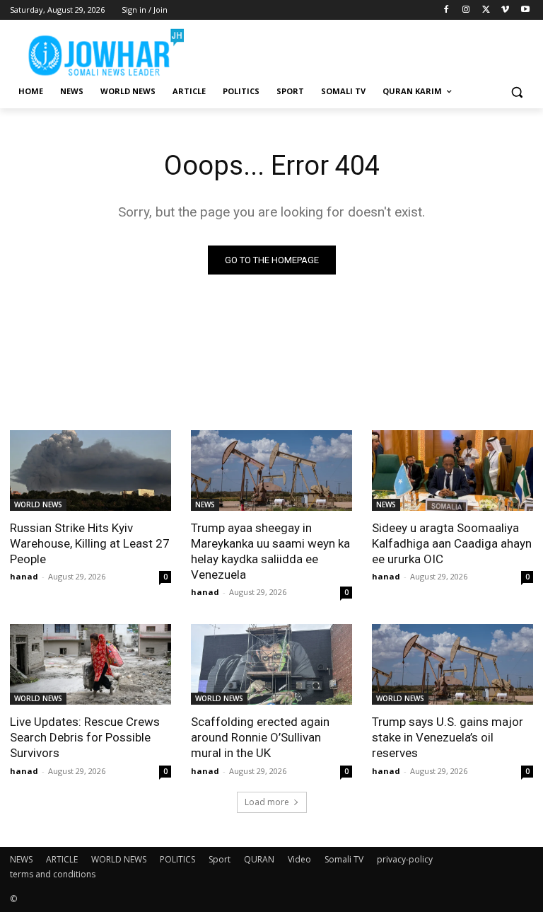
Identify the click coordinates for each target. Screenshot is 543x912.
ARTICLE (62, 859)
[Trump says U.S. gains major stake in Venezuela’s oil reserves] (452, 664)
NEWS (205, 504)
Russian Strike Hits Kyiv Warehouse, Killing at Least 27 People (90, 543)
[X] (486, 10)
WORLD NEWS (38, 504)
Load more (267, 802)
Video (299, 859)
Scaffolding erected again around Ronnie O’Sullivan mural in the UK (260, 737)
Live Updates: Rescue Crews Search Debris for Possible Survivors (85, 737)
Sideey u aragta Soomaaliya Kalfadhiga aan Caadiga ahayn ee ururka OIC (452, 543)
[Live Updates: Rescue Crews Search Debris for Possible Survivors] (90, 664)
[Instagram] (466, 10)
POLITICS (177, 859)
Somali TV (344, 859)
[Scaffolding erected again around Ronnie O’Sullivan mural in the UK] (271, 664)
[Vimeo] (505, 10)
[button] (516, 91)
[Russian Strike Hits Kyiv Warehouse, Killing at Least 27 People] (90, 470)
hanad (24, 576)
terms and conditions (52, 874)
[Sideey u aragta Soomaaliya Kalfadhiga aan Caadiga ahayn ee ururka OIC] (452, 470)
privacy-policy (405, 859)
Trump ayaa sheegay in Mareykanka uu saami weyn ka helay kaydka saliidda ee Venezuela (270, 551)
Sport (219, 859)
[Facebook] (446, 10)
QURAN (259, 859)
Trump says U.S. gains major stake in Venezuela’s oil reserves (447, 737)
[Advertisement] (367, 49)
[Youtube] (525, 10)
